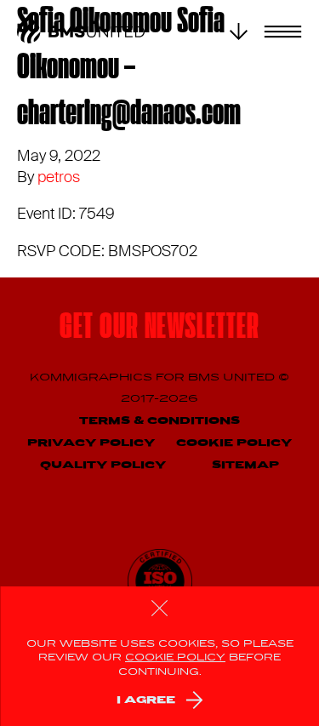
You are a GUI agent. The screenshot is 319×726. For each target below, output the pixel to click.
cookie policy (175, 658)
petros (58, 177)
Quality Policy (103, 465)
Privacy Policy (91, 443)
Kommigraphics (93, 377)
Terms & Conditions (159, 420)
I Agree (146, 700)
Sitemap (245, 465)
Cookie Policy (234, 443)
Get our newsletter (159, 329)
